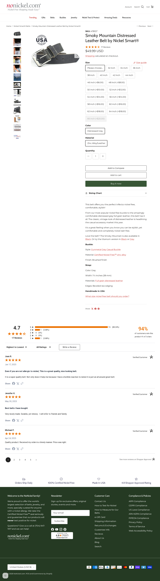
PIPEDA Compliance (139, 518)
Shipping (89, 56)
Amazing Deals (110, 17)
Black (88, 239)
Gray (132, 239)
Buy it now (116, 183)
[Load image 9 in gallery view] (55, 54)
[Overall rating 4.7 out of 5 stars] (92, 47)
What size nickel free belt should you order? (107, 296)
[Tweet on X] (92, 309)
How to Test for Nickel (105, 505)
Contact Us (100, 501)
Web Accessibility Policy (140, 531)
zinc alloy (121, 255)
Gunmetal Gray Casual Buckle (106, 249)
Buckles (63, 17)
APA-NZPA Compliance (140, 514)
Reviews (99, 534)
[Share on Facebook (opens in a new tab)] (13, 384)
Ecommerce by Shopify (42, 574)
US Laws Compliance (139, 510)
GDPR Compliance (138, 505)
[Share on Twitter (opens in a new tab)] (17, 383)
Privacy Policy (135, 522)
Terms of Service (137, 526)
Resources (126, 17)
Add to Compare (116, 168)
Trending (32, 17)
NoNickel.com (19, 574)
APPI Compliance (137, 501)
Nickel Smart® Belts (22, 26)
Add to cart (116, 175)
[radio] (80, 327)
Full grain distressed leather (109, 281)
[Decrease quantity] (88, 156)
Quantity (90, 151)
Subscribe (59, 521)
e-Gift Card (100, 517)
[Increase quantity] (103, 156)
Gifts (43, 17)
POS (27, 574)
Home (8, 26)
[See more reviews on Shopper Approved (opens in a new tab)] (22, 383)
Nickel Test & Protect (90, 17)
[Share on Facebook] (95, 309)
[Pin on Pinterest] (99, 309)
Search (98, 546)
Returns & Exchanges (105, 525)
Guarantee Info (102, 530)
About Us (99, 538)
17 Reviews (105, 47)
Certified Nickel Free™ (105, 255)
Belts (52, 17)
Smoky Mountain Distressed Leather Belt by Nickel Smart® (56, 26)
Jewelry (74, 17)
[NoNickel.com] (23, 6)
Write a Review (69, 347)
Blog (97, 542)
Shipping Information (105, 521)
